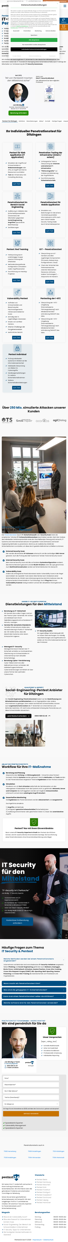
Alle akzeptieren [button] (34, 40)
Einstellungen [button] (14, 27)
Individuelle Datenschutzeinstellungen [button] (34, 49)
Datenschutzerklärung (22, 26)
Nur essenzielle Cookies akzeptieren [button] (34, 44)
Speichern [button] (34, 35)
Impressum (52, 56)
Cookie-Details (17, 56)
